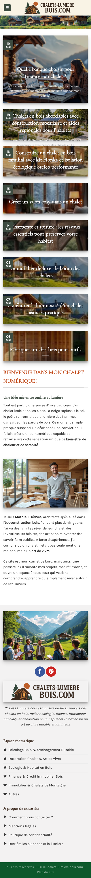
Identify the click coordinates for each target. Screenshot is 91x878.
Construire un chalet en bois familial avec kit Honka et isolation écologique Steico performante (45, 159)
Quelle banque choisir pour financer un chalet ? (45, 72)
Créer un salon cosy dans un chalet (45, 201)
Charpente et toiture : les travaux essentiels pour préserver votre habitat (45, 233)
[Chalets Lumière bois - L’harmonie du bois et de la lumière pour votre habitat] (49, 8)
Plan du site (45, 872)
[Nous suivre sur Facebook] (40, 671)
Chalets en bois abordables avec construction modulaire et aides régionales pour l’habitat (45, 122)
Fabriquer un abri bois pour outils (45, 349)
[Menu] (7, 8)
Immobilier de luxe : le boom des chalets (45, 272)
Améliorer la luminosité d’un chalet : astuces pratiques (45, 309)
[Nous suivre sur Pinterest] (51, 671)
